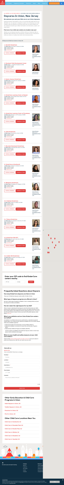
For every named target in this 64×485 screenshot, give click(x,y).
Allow (55, 481)
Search (31, 281)
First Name (6, 354)
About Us (24, 465)
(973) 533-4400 (9, 68)
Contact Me (22, 388)
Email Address (7, 365)
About (34, 3)
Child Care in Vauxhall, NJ (12, 439)
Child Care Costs (41, 468)
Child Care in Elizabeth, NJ (12, 435)
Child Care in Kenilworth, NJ (13, 421)
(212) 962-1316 (9, 224)
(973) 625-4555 (9, 50)
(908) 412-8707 (9, 151)
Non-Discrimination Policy (42, 470)
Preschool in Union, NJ (11, 410)
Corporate (25, 471)
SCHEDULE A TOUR (21, 71)
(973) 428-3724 (9, 187)
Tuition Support (40, 465)
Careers (24, 470)
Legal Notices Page (12, 483)
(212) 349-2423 (9, 242)
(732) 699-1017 (9, 118)
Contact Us (44, 3)
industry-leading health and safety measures (19, 338)
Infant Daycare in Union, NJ (12, 403)
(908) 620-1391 (9, 169)
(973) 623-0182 (9, 100)
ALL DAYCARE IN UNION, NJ (15, 13)
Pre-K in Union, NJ (10, 414)
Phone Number (7, 370)
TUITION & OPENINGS (9, 71)
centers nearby (53, 3)
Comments (6, 375)
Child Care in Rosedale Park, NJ (14, 425)
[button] (48, 235)
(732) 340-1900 (9, 136)
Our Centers (9, 3)
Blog (39, 3)
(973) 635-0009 (9, 206)
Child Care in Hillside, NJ (12, 432)
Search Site (61, 3)
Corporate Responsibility (42, 471)
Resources (28, 3)
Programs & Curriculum (19, 3)
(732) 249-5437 (9, 84)
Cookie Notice (21, 482)
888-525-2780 (7, 350)
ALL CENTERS (6, 13)
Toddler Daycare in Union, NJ (13, 407)
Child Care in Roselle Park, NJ (13, 428)
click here (9, 313)
